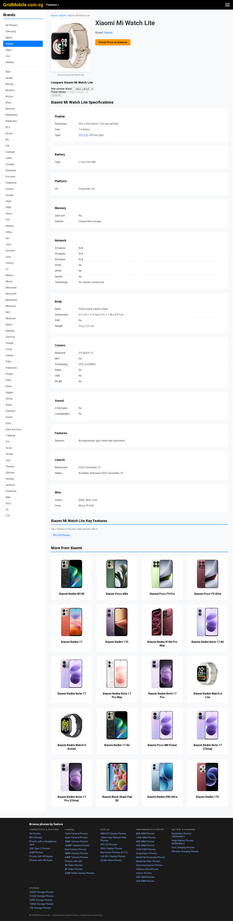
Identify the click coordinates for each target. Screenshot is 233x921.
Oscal (9, 349)
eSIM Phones (36, 852)
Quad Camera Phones (76, 837)
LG (7, 269)
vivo (8, 56)
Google (9, 195)
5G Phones (35, 833)
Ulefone (10, 472)
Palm (8, 361)
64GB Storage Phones (40, 900)
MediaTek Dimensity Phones (150, 857)
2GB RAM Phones (145, 877)
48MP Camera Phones (76, 853)
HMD (8, 207)
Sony (8, 423)
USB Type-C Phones (39, 848)
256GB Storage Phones (41, 892)
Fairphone (11, 182)
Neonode (11, 318)
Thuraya (10, 466)
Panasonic (11, 367)
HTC (8, 219)
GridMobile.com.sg (23, 4)
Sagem (9, 392)
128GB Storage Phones (41, 903)
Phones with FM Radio (40, 860)
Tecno (9, 447)
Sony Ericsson (13, 429)
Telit (8, 460)
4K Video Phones (74, 865)
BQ (7, 139)
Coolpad (10, 151)
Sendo (9, 398)
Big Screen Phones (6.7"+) (114, 852)
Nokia (9, 324)
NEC (8, 312)
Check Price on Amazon (112, 42)
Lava (8, 256)
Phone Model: (58, 91)
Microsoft (11, 293)
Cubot (9, 158)
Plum (8, 380)
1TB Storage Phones (40, 907)
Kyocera (10, 250)
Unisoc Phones (144, 873)
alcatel (9, 77)
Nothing (10, 330)
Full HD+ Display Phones (113, 856)
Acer (8, 71)
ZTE (8, 515)
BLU (8, 127)
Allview (10, 84)
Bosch (9, 133)
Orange (9, 343)
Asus (8, 102)
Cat (7, 145)
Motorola (11, 306)
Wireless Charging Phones (185, 851)
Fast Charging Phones (183, 847)
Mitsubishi (11, 299)
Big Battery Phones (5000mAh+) (181, 835)
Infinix (9, 232)
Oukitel (9, 355)
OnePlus (10, 336)
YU (7, 509)
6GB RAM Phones (145, 845)
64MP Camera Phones (76, 857)
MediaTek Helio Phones (148, 861)
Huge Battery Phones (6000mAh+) (183, 842)
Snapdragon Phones (146, 853)
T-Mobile (10, 435)
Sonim (9, 417)
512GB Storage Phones (41, 896)
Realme (10, 62)
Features (52, 4)
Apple (9, 37)
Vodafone (11, 491)
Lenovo (10, 262)
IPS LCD (83, 135)
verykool (10, 484)
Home (54, 15)
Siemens (10, 410)
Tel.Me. (9, 454)
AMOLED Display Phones (113, 833)
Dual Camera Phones (76, 849)
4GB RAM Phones (145, 841)
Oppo (9, 49)
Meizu (9, 281)
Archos (9, 96)
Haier (8, 201)
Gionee (9, 188)
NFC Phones (35, 837)
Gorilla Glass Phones (111, 860)
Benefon (10, 108)
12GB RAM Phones (146, 837)
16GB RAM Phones (146, 849)
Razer (9, 386)
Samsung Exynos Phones (149, 865)
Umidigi (10, 478)
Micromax (11, 287)
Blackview (11, 121)
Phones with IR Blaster (41, 856)
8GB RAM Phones (145, 833)
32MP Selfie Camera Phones (79, 873)
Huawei (10, 225)
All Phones (12, 25)
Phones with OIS (73, 861)
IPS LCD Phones (61, 535)
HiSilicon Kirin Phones (147, 869)
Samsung (11, 31)
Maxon (9, 275)
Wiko (8, 497)
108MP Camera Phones (77, 845)
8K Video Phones (74, 869)
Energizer (11, 170)
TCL (8, 441)
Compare (56, 95)
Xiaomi (9, 43)
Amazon (10, 90)
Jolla (8, 244)
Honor (9, 213)
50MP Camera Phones (76, 841)
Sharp (9, 404)
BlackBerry (11, 114)
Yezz (8, 503)
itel (7, 238)
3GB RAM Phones (145, 881)
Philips (9, 373)
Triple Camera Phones (76, 833)
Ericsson (10, 176)
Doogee (10, 164)
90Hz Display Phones (111, 848)
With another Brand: (61, 88)
